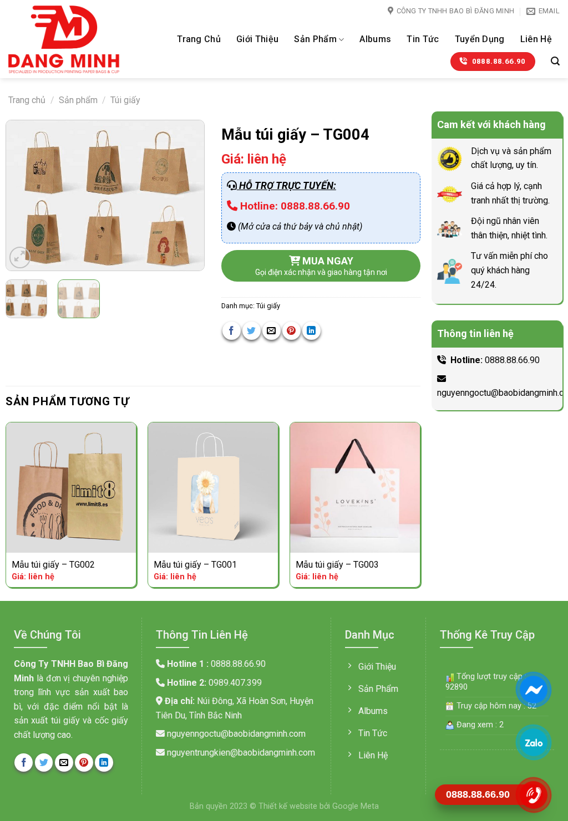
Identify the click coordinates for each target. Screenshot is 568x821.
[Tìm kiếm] (555, 61)
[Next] (186, 195)
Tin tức (423, 39)
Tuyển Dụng (480, 39)
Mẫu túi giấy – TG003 (337, 564)
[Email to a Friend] (271, 331)
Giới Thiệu (257, 39)
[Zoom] (20, 257)
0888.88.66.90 (512, 360)
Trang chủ (199, 39)
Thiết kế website (289, 806)
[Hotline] (533, 794)
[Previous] (24, 195)
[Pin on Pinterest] (291, 331)
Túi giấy (125, 100)
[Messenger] (533, 689)
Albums (375, 39)
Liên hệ (536, 39)
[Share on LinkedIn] (311, 331)
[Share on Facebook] (231, 331)
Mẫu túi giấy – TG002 (53, 564)
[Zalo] (533, 741)
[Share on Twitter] (251, 331)
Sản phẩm (315, 39)
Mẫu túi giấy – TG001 (195, 564)
